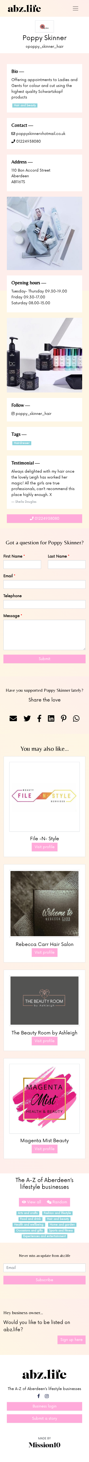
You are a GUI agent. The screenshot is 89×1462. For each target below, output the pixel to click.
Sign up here (71, 1340)
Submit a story (44, 1418)
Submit (44, 659)
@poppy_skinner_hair (44, 46)
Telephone (12, 596)
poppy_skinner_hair (33, 414)
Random (59, 1202)
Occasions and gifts (29, 1230)
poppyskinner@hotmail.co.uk (40, 134)
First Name (12, 556)
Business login (45, 1406)
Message (11, 616)
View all (33, 1202)
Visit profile (45, 847)
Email (8, 576)
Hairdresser (22, 443)
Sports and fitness (61, 1230)
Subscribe (44, 1280)
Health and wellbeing (28, 1224)
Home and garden (62, 1224)
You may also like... (45, 748)
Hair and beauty (25, 105)
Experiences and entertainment (44, 1236)
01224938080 (28, 141)
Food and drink (30, 1219)
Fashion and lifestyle (57, 1213)
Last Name (57, 556)
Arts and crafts (28, 1213)
